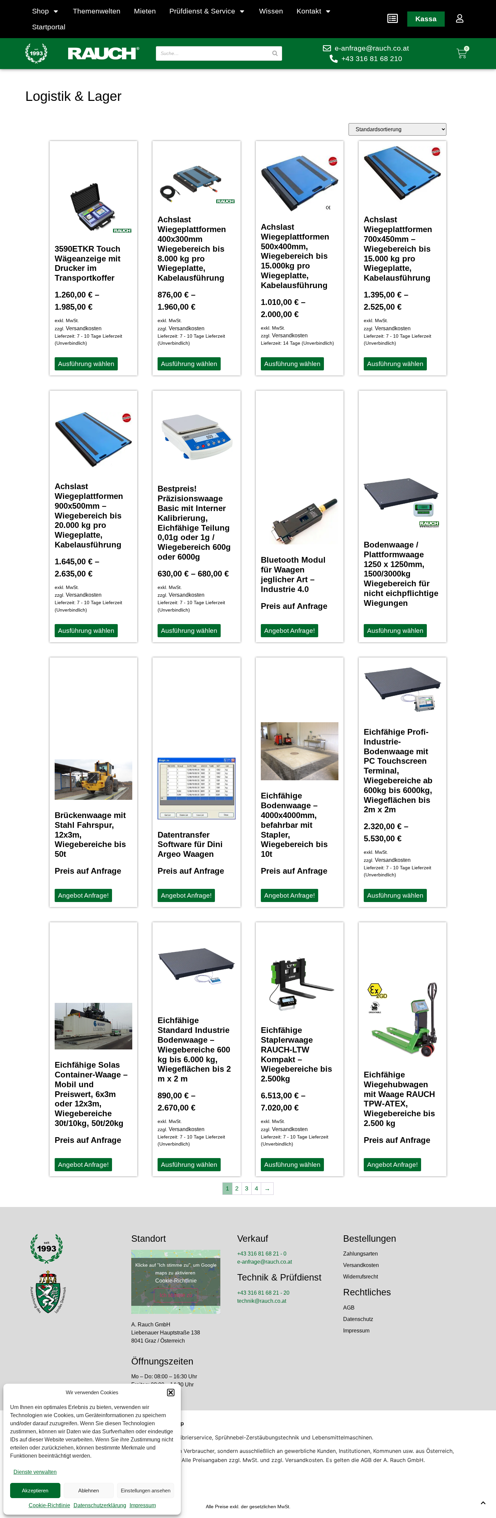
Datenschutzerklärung (100, 1505)
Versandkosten (84, 328)
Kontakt (309, 11)
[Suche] (275, 53)
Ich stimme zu (176, 1295)
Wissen (271, 11)
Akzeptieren (35, 1490)
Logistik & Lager (73, 96)
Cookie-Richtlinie (49, 1505)
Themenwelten (96, 11)
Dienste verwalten (35, 1472)
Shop (40, 11)
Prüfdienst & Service (202, 11)
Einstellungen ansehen (145, 1490)
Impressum (143, 1505)
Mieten (145, 11)
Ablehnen (88, 1490)
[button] (170, 1392)
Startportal (48, 27)
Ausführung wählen (86, 363)
